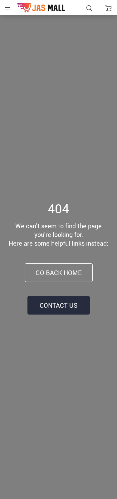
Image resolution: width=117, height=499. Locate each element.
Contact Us (58, 305)
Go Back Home (59, 273)
